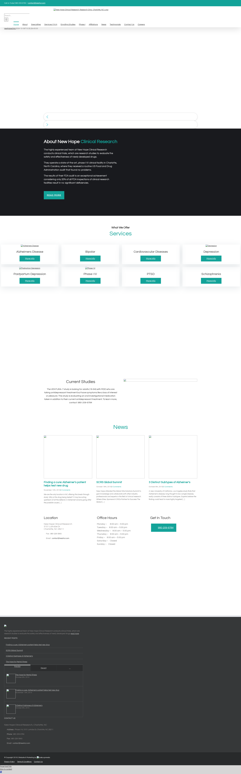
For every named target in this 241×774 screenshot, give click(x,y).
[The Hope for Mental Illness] (10, 678)
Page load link (6, 766)
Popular (17, 666)
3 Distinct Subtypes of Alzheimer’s (169, 482)
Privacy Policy (9, 762)
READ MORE (54, 195)
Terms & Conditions (24, 762)
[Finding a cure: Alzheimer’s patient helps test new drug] (68, 456)
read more (75, 634)
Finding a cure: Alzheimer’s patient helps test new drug (28, 645)
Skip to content (6, 769)
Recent (43, 668)
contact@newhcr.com (36, 3)
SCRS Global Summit (109, 482)
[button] (120, 117)
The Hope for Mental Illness (16, 662)
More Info (29, 258)
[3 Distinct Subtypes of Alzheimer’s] (173, 456)
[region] (120, 79)
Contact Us (38, 762)
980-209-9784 (165, 527)
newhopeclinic (10, 29)
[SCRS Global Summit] (120, 456)
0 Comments (65, 490)
